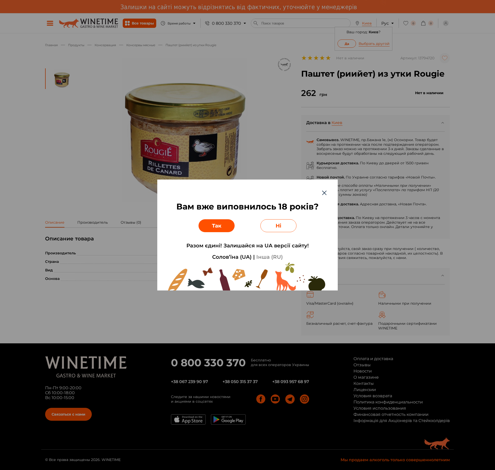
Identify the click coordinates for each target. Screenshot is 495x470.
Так (216, 226)
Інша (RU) (269, 257)
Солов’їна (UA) (232, 257)
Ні (278, 226)
